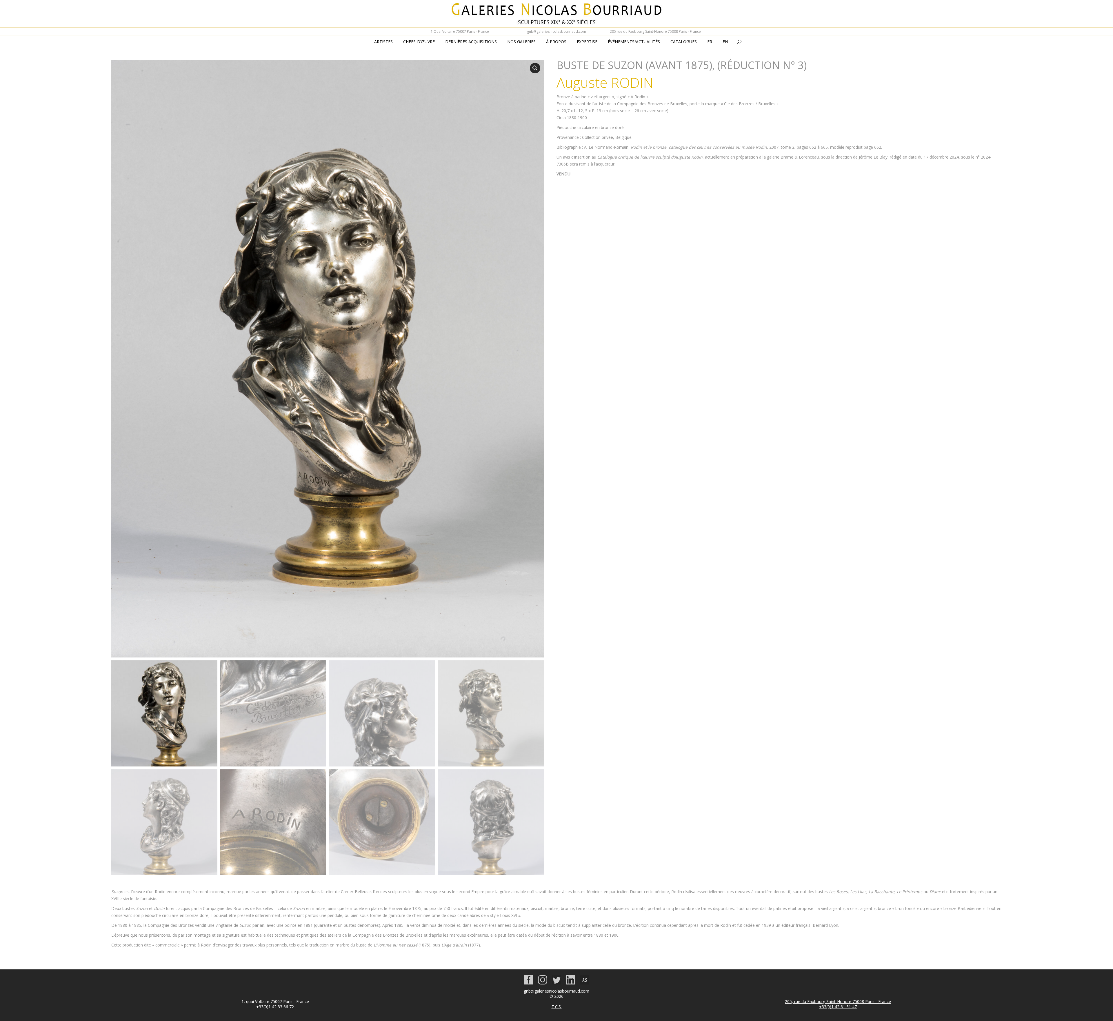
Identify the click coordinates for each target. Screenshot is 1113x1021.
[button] (535, 68)
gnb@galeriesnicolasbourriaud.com (556, 31)
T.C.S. (557, 1006)
